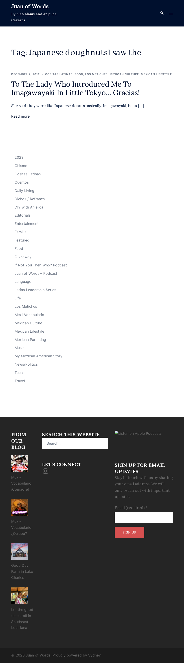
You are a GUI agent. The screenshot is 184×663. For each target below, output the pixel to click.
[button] (162, 13)
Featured (22, 240)
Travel (20, 381)
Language (23, 281)
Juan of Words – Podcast (36, 273)
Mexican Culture (124, 74)
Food (79, 74)
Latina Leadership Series (35, 290)
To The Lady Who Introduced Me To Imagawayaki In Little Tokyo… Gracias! (75, 88)
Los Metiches (96, 74)
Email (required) (131, 507)
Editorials (23, 215)
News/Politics (26, 364)
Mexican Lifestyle (156, 74)
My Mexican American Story (38, 356)
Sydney (94, 655)
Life (18, 298)
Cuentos (22, 182)
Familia (20, 232)
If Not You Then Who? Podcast (41, 265)
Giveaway (23, 257)
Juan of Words (30, 6)
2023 (19, 157)
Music (19, 347)
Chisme (21, 165)
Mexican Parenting (30, 339)
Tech (19, 372)
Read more (20, 116)
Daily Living (24, 190)
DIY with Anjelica (29, 207)
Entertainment (27, 223)
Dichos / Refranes (30, 199)
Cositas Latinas (59, 74)
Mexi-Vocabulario (29, 314)
